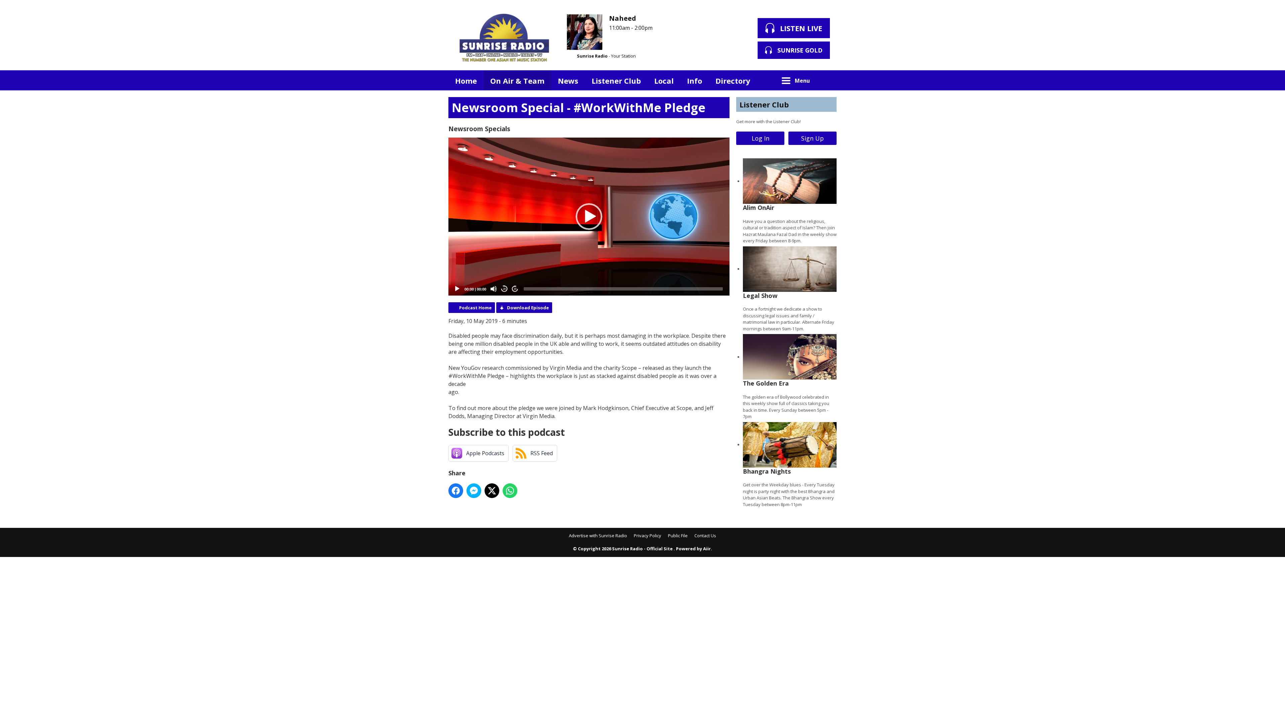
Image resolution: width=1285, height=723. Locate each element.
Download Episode (528, 308)
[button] (589, 216)
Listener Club (616, 81)
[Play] (457, 289)
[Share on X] (492, 490)
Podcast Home (475, 308)
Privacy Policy (647, 536)
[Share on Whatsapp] (510, 490)
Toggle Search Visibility (827, 80)
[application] (589, 217)
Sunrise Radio (592, 56)
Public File (678, 536)
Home (466, 81)
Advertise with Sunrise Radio (598, 536)
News (568, 81)
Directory (732, 81)
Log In (760, 138)
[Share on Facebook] (455, 490)
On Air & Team (517, 81)
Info (694, 81)
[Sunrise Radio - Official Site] (504, 38)
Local (664, 81)
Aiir (707, 549)
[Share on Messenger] (473, 490)
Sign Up (812, 138)
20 (504, 289)
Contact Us (705, 536)
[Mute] (493, 289)
